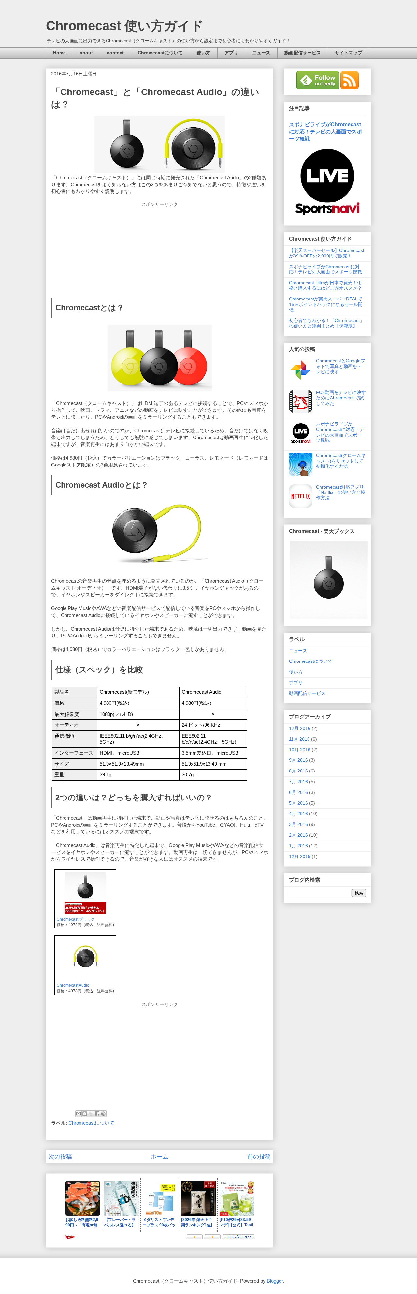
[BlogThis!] (84, 1113)
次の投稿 (60, 1156)
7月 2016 (298, 781)
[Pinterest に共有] (103, 1113)
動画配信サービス (302, 52)
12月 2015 (299, 856)
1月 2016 (298, 845)
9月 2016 (298, 760)
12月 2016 (299, 728)
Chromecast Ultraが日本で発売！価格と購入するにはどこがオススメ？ (325, 285)
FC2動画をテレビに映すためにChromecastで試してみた (341, 398)
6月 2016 (298, 792)
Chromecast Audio (73, 985)
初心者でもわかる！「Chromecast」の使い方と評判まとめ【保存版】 (326, 323)
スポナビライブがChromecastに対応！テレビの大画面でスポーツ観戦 (325, 131)
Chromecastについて (160, 52)
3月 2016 (298, 824)
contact (115, 52)
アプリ (231, 52)
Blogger (275, 1281)
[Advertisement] (159, 248)
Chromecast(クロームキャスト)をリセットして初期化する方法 (341, 461)
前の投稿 (259, 1156)
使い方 (203, 52)
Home (59, 52)
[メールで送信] (78, 1113)
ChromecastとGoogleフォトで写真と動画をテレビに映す (340, 366)
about (86, 52)
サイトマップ (348, 52)
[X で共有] (91, 1113)
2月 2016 (298, 835)
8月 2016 (298, 770)
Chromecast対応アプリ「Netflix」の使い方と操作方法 (340, 492)
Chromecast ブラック (76, 919)
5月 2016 (298, 803)
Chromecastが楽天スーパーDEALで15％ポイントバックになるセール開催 (326, 304)
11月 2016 (299, 739)
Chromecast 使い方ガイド (125, 26)
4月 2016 (298, 813)
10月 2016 (299, 749)
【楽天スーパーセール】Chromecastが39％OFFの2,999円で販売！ (326, 253)
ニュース (261, 52)
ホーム (159, 1156)
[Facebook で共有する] (97, 1113)
